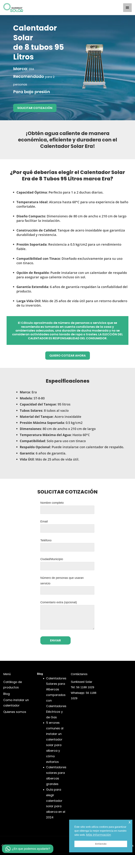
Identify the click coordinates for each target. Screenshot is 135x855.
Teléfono (46, 540)
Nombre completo (52, 502)
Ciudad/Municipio (51, 559)
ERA (31, 69)
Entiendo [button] (101, 843)
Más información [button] (98, 835)
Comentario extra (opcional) (58, 602)
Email (44, 521)
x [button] (130, 822)
